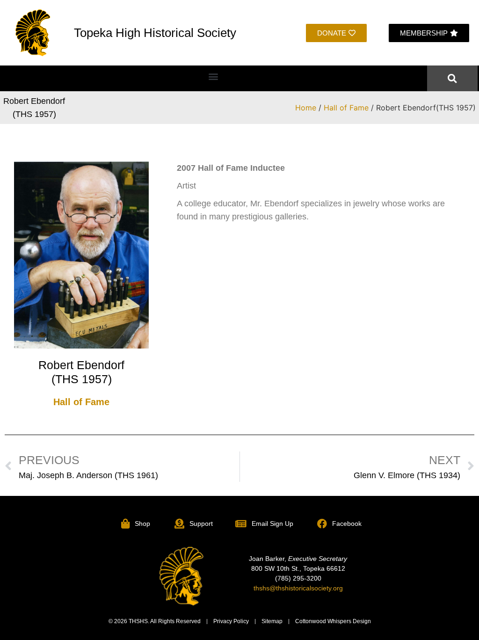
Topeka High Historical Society (155, 33)
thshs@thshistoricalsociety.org (298, 588)
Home (305, 107)
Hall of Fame (346, 107)
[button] (213, 76)
